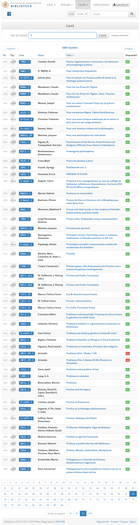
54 (104, 493)
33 (90, 488)
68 (69, 499)
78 (5, 505)
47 (55, 493)
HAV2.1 (24, 174)
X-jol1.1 (26, 77)
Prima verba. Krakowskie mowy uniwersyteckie (91, 218)
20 (134, 482)
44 (33, 493)
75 (119, 499)
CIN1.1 (24, 266)
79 (12, 505)
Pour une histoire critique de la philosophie (90, 128)
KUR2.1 (24, 459)
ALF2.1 (24, 314)
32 (83, 488)
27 (47, 488)
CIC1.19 (25, 294)
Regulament (103, 521)
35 (104, 488)
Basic (133, 521)
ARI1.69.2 (27, 360)
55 (111, 493)
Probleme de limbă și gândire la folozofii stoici (91, 333)
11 (70, 482)
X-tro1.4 (26, 119)
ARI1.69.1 (27, 353)
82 (33, 505)
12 (77, 482)
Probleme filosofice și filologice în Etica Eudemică (93, 339)
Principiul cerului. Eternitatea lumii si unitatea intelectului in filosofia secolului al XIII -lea (91, 236)
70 (83, 499)
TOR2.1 (24, 61)
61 (19, 499)
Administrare (101, 4)
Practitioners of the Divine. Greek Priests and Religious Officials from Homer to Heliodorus (90, 143)
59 (5, 499)
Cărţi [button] (50, 4)
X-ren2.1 (26, 128)
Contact (115, 521)
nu (128, 353)
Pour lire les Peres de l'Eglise (81, 87)
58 (133, 493)
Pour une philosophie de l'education (86, 135)
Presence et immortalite (79, 193)
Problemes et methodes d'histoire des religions (92, 346)
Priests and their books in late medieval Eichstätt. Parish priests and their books (93, 211)
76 (126, 499)
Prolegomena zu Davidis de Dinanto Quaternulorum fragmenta (85, 461)
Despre (124, 521)
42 (19, 493)
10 (63, 482)
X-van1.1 (26, 333)
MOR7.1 (24, 103)
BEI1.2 (24, 382)
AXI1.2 (24, 437)
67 (62, 499)
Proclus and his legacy (78, 389)
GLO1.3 (24, 112)
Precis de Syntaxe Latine (79, 160)
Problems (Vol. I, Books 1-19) (81, 353)
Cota (21, 55)
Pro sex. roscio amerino (78, 300)
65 (47, 499)
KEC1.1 (24, 151)
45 (40, 493)
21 (5, 488)
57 (126, 493)
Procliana (71, 382)
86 (62, 505)
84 (47, 505)
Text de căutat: (19, 35)
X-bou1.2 (26, 200)
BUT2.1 (24, 389)
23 (19, 488)
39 (133, 488)
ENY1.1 (24, 167)
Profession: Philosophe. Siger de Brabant (88, 427)
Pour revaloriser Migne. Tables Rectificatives (90, 112)
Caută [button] (82, 4)
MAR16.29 (26, 135)
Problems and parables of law (82, 369)
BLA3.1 (24, 160)
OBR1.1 (24, 71)
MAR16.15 (26, 228)
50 (76, 493)
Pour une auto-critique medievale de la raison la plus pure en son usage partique (92, 121)
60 (12, 499)
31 (76, 488)
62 (26, 499)
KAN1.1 (24, 469)
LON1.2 (24, 376)
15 (99, 482)
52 (90, 493)
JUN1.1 (24, 218)
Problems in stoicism (77, 376)
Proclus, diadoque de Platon (81, 418)
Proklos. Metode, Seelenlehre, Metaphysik (89, 450)
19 (127, 482)
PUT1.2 (24, 427)
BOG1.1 (24, 340)
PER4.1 (24, 450)
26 (40, 488)
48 (62, 493)
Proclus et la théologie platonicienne (86, 408)
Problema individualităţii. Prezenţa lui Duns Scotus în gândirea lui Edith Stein (94, 316)
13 (84, 482)
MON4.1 (24, 87)
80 (19, 505)
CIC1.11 (25, 301)
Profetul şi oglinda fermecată (82, 436)
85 (55, 505)
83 (40, 505)
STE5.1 (24, 369)
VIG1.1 (24, 346)
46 (47, 493)
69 (76, 499)
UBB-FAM (60, 521)
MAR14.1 (25, 193)
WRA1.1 (24, 209)
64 (40, 499)
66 (55, 499)
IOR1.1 (24, 323)
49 (69, 493)
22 (12, 488)
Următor (130, 48)
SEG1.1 (24, 408)
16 (106, 482)
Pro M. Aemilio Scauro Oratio (81, 294)
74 (111, 499)
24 (26, 488)
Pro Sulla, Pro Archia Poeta (80, 307)
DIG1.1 (24, 142)
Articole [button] (66, 4)
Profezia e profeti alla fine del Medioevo (88, 443)
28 (55, 488)
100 (90, 513)
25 (33, 488)
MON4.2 (24, 93)
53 (97, 493)
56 (119, 493)
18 (120, 482)
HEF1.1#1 (26, 275)
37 (119, 488)
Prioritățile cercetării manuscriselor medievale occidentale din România (91, 246)
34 (97, 488)
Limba (71, 14)
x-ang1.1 (26, 181)
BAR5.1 (24, 253)
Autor (41, 55)
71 (90, 499)
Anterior (9, 48)
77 (133, 499)
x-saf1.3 (26, 418)
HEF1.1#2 (26, 285)
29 (62, 488)
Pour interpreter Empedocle (81, 70)
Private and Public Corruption (82, 275)
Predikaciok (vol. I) (76, 167)
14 (92, 482)
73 (104, 499)
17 (113, 482)
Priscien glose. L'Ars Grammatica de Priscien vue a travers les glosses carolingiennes (93, 268)
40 (5, 493)
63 (33, 499)
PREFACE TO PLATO (76, 174)
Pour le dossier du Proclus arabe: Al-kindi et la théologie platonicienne (91, 79)
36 (111, 488)
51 (83, 493)
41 (12, 493)
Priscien (70, 253)
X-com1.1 (26, 402)
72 (97, 499)
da (128, 62)
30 (69, 488)
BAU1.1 (24, 235)
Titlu (69, 55)
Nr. (4, 55)
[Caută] (131, 14)
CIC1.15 (25, 307)
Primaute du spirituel (78, 228)
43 (26, 493)
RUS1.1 (24, 443)
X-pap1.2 (26, 244)
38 (126, 488)
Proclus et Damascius (78, 402)
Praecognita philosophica (80, 151)
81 (26, 505)
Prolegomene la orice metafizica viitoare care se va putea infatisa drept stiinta (93, 470)
